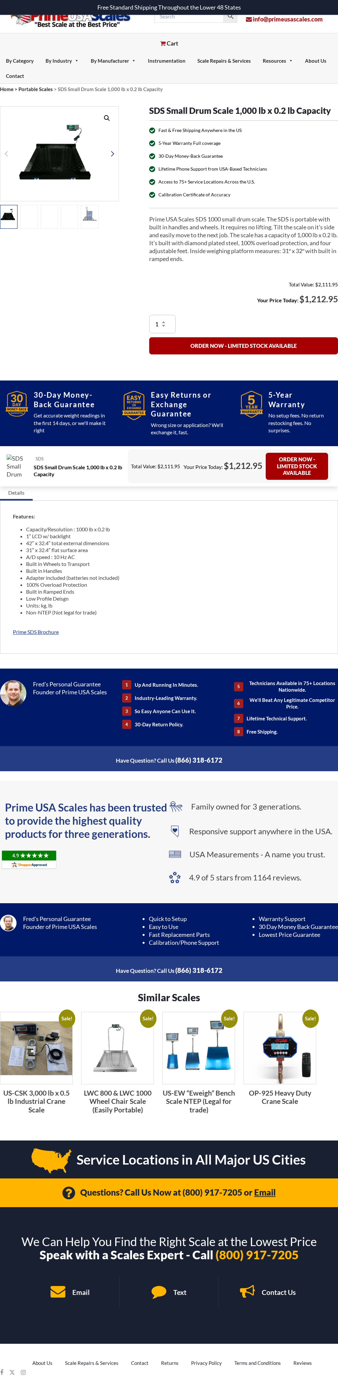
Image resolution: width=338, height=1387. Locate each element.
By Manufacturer (110, 61)
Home (7, 89)
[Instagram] (23, 1372)
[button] (107, 118)
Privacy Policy (206, 1363)
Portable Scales (35, 89)
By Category (20, 61)
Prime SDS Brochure (36, 632)
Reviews (302, 1363)
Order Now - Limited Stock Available (243, 346)
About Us (315, 61)
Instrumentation (167, 61)
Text (179, 1292)
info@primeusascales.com (287, 19)
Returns (170, 1363)
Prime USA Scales (75, 16)
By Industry (59, 61)
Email (265, 1192)
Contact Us (278, 1292)
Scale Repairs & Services (224, 61)
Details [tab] (16, 492)
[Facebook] (1, 1372)
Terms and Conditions (257, 1363)
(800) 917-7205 (212, 1192)
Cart (172, 43)
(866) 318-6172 (198, 760)
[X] (12, 1372)
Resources (274, 61)
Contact (15, 76)
